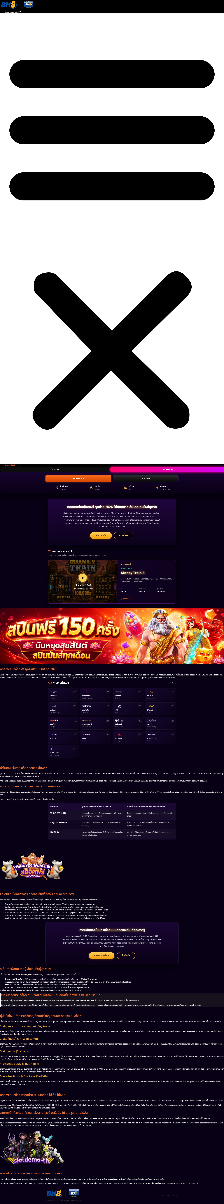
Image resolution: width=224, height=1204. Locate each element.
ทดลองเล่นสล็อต (101, 955)
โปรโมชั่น (126, 955)
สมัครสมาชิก (168, 469)
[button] (112, 238)
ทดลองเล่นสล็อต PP (13, 12)
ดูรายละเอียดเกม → (128, 598)
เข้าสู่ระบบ (56, 469)
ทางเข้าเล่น (124, 535)
